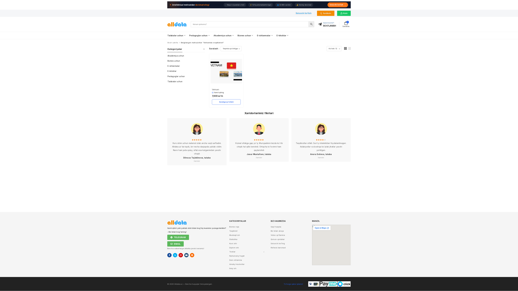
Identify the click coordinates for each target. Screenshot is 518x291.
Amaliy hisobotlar (237, 264)
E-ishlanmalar (263, 35)
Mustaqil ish (234, 235)
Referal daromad (278, 248)
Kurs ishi (233, 243)
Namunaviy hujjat (237, 256)
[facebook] (169, 255)
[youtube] (186, 255)
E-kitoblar (281, 35)
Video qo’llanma (278, 235)
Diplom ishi (234, 248)
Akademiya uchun (222, 35)
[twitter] (175, 255)
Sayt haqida (276, 227)
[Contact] (320, 24)
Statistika (233, 239)
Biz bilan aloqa (277, 231)
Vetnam (215, 89)
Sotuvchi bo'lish (338, 5)
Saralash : (214, 48)
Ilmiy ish (232, 268)
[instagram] (181, 255)
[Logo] (177, 24)
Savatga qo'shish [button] (226, 102)
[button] (345, 48)
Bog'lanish (329, 25)
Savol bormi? (328, 23)
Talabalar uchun (175, 35)
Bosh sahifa (173, 42)
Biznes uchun (244, 35)
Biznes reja (234, 227)
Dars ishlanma (235, 260)
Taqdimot (233, 231)
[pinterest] (192, 255)
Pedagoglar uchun (198, 35)
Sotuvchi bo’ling (278, 243)
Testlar (232, 252)
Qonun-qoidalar (278, 239)
